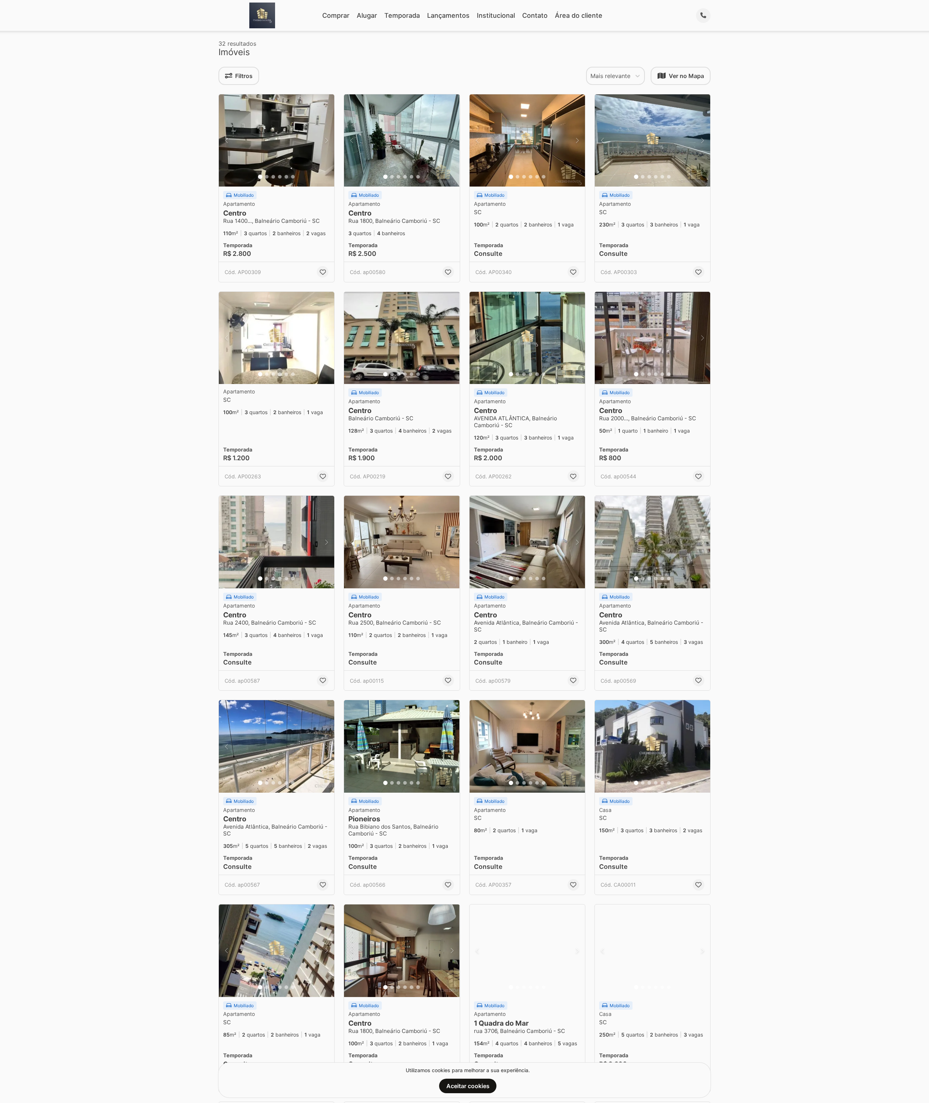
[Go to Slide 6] (293, 177)
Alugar (367, 15)
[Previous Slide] (226, 140)
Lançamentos (448, 15)
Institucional (496, 15)
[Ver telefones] (703, 15)
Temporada (402, 15)
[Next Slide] (326, 140)
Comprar (335, 15)
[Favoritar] (322, 272)
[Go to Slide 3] (273, 177)
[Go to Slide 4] (280, 177)
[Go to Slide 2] (267, 177)
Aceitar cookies (468, 1086)
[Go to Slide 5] (286, 177)
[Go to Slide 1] (260, 177)
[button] (276, 140)
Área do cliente (578, 15)
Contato (535, 15)
